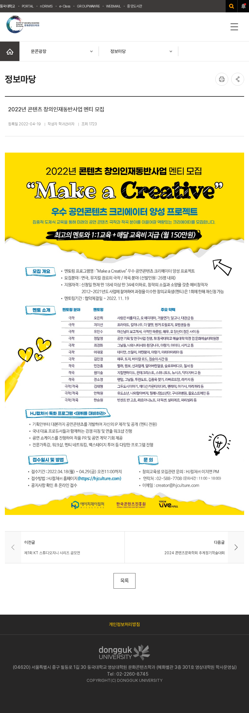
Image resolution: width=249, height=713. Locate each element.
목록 (124, 581)
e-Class (64, 6)
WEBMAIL (113, 6)
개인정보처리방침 (124, 624)
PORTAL (28, 6)
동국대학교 (7, 6)
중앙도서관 (134, 6)
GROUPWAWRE (88, 6)
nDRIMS (46, 6)
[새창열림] (231, 6)
